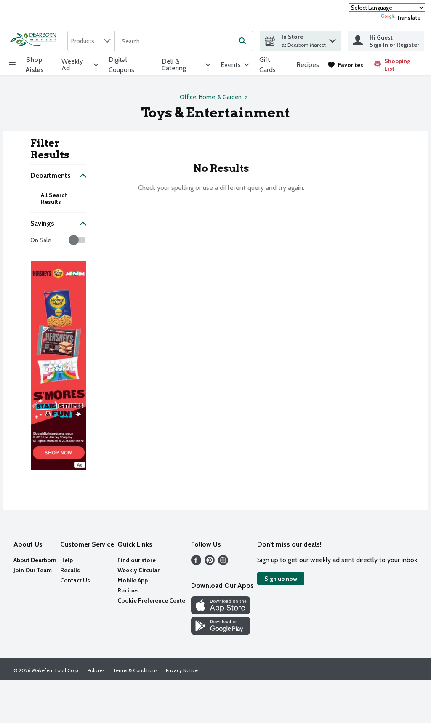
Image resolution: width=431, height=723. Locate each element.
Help (66, 560)
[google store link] (220, 632)
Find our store (136, 560)
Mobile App (132, 580)
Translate (408, 17)
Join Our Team (32, 570)
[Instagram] (223, 563)
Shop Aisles (34, 65)
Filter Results (49, 149)
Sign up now (280, 578)
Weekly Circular (138, 570)
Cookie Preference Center (152, 600)
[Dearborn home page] (35, 40)
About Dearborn (34, 560)
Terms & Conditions (135, 670)
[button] (332, 38)
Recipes (307, 65)
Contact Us (75, 580)
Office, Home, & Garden (211, 97)
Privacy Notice (182, 670)
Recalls (70, 570)
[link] (345, 64)
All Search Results (54, 198)
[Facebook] (196, 563)
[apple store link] (220, 612)
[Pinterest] (210, 563)
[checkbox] (34, 240)
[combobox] (90, 41)
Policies (96, 670)
